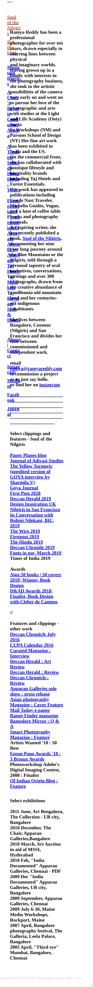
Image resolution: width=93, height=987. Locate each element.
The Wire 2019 (25, 531)
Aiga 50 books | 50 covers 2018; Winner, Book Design (35, 580)
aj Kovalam (13, 298)
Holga (13, 173)
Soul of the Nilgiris (42, 238)
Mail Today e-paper (30, 710)
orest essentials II (13, 222)
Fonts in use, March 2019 (35, 552)
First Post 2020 (25, 493)
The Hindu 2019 (26, 542)
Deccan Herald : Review (34, 672)
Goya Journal (24, 487)
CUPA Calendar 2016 (32, 645)
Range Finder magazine (34, 715)
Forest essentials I (13, 206)
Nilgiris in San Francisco (35, 509)
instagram (49, 384)
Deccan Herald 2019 (30, 498)
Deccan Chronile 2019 (32, 547)
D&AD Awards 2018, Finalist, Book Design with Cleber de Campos (34, 596)
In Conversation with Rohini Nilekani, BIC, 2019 (32, 520)
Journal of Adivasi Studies (36, 460)
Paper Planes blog (28, 455)
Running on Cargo (91, 980)
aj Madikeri (12, 282)
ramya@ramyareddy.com (36, 368)
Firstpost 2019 (24, 536)
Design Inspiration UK (33, 504)
